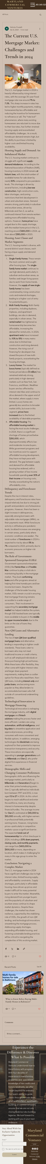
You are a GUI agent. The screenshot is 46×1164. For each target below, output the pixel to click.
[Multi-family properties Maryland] (23, 982)
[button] (40, 15)
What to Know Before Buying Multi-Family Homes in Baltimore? (21, 1000)
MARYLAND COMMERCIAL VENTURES (15, 4)
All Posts (5, 14)
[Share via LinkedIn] (18, 949)
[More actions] (39, 28)
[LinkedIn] (35, 1149)
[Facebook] (33, 1149)
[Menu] (32, 4)
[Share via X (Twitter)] (12, 949)
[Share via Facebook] (6, 949)
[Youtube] (37, 1149)
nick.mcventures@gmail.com (35, 1143)
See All (39, 967)
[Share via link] (24, 949)
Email (4, 1140)
